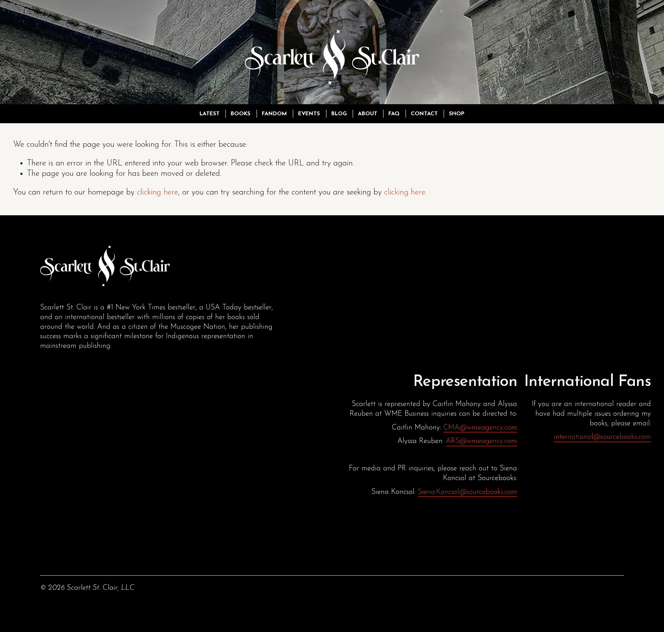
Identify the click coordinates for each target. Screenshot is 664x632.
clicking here (157, 192)
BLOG (339, 114)
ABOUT (367, 114)
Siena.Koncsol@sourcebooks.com (467, 492)
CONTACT (424, 114)
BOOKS (240, 114)
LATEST (210, 114)
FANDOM (274, 114)
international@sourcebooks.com (602, 437)
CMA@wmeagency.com (480, 427)
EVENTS (309, 114)
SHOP (456, 114)
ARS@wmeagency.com (481, 441)
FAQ (393, 114)
